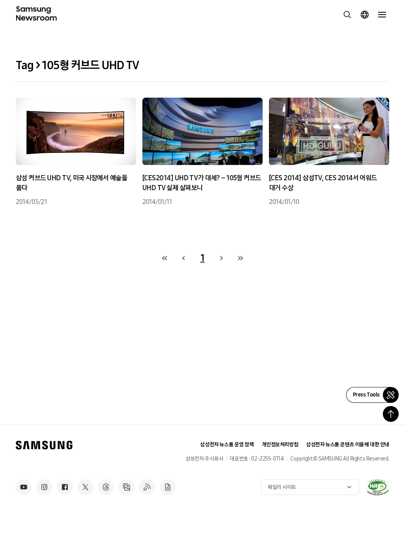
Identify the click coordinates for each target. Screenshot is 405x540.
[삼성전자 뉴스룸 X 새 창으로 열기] (85, 487)
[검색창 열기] (347, 15)
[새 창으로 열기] (377, 487)
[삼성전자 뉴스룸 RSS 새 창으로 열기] (147, 487)
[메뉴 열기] (382, 15)
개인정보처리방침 (280, 444)
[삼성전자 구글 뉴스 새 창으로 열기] (168, 487)
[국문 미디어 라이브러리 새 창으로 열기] (126, 487)
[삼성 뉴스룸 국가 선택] (365, 15)
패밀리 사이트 (282, 487)
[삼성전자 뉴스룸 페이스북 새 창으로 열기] (65, 487)
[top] (391, 414)
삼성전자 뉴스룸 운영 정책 (227, 444)
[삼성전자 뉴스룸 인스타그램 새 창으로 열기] (44, 487)
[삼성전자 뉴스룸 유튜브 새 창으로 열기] (24, 487)
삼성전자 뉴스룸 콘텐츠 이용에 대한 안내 (347, 444)
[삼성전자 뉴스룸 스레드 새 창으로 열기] (106, 487)
